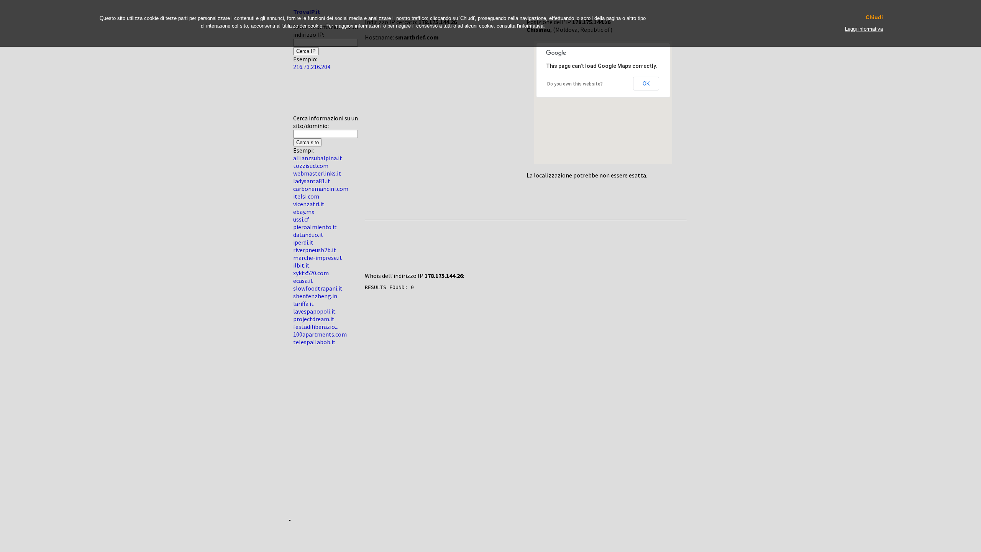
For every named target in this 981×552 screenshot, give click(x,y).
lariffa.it (303, 303)
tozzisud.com (310, 165)
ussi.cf (301, 219)
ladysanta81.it (311, 181)
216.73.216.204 (311, 67)
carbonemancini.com (320, 188)
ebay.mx (303, 211)
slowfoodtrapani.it (318, 288)
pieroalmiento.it (315, 227)
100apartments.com (320, 334)
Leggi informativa (864, 29)
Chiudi (874, 17)
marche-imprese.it (317, 257)
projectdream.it (314, 319)
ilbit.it (301, 265)
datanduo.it (308, 234)
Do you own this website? (575, 84)
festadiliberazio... (315, 326)
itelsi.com (306, 196)
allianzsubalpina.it (317, 158)
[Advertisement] (316, 95)
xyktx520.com (311, 273)
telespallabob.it (314, 342)
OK (646, 83)
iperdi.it (303, 242)
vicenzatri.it (309, 204)
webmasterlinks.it (317, 173)
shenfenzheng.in (315, 296)
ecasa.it (303, 280)
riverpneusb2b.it (314, 250)
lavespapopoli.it (314, 311)
